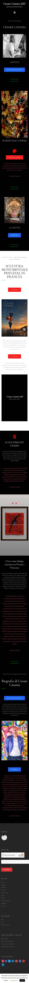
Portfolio (3, 890)
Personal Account (5, 925)
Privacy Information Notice (7, 941)
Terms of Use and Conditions (7, 944)
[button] (12, 503)
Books (2, 895)
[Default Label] (13, 961)
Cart (2, 922)
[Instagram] (3, 961)
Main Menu (3, 885)
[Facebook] (6, 961)
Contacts (3, 906)
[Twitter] (9, 961)
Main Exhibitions (4, 893)
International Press (5, 900)
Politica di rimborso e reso (7, 946)
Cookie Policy (4, 938)
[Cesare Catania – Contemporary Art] (14, 5)
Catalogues (3, 903)
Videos (2, 898)
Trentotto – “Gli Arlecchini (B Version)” (14, 517)
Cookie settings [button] (14, 980)
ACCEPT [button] (22, 980)
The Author (3, 887)
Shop (2, 919)
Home (2, 882)
